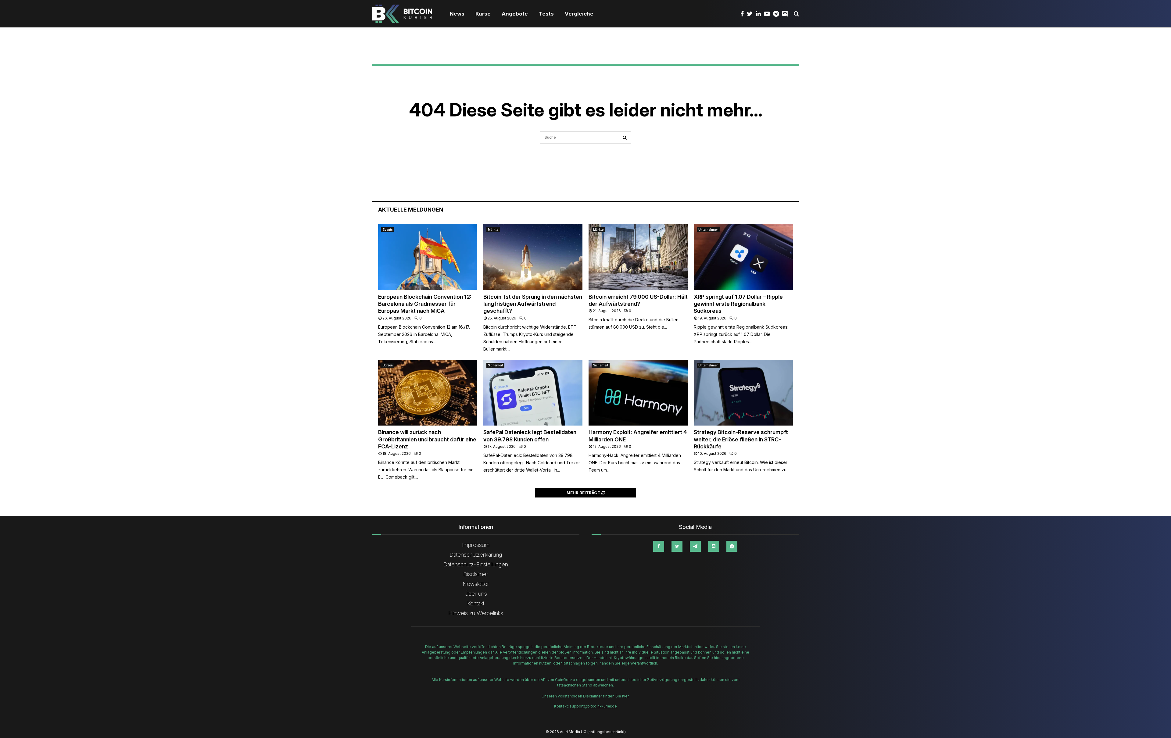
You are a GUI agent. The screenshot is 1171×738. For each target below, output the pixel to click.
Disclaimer (475, 574)
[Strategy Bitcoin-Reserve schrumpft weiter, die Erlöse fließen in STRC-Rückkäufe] (743, 393)
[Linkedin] (760, 13)
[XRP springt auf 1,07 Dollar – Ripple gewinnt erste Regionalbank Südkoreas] (743, 257)
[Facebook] (743, 13)
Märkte (493, 229)
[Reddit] (731, 546)
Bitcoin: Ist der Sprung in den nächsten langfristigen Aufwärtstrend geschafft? (532, 304)
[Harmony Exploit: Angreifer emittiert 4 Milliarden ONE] (638, 393)
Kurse (483, 14)
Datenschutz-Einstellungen (475, 564)
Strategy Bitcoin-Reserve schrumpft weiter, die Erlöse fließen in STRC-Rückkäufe (741, 439)
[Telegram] (777, 13)
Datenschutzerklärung (475, 554)
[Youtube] (768, 13)
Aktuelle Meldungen (410, 209)
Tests (546, 14)
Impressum (475, 545)
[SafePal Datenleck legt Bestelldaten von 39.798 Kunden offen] (532, 393)
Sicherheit (495, 365)
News (457, 14)
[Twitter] (751, 13)
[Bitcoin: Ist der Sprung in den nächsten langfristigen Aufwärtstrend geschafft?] (532, 257)
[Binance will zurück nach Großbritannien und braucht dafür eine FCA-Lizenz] (427, 393)
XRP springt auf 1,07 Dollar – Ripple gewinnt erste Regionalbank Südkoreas (738, 304)
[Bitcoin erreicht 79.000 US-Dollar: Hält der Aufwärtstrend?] (638, 257)
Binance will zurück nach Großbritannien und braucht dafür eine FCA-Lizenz (427, 439)
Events (387, 229)
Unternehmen (708, 229)
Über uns (476, 593)
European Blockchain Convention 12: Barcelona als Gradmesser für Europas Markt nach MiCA (424, 304)
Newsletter (476, 584)
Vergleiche (579, 14)
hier (625, 696)
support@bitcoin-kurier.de (593, 706)
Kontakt (475, 603)
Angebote (515, 14)
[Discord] (786, 13)
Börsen (388, 365)
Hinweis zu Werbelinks (475, 613)
